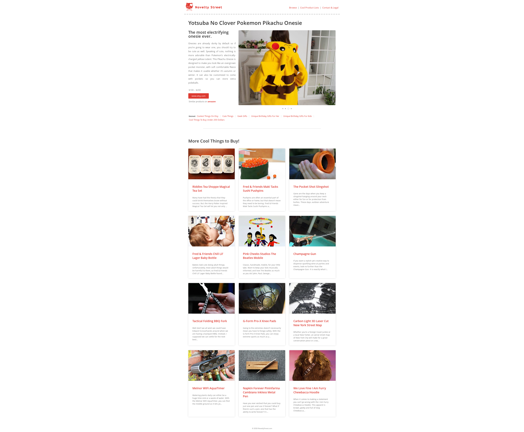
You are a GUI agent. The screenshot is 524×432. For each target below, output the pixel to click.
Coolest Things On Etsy (207, 116)
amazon (212, 101)
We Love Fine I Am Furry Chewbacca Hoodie (309, 390)
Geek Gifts (242, 116)
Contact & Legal (330, 7)
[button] (198, 96)
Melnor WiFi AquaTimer (208, 388)
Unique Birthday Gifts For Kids (297, 116)
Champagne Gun (304, 254)
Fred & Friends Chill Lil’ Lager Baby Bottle (207, 256)
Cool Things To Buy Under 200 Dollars (206, 119)
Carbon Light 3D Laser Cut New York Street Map (311, 323)
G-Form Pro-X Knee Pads (259, 321)
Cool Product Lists (309, 7)
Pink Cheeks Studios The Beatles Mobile (259, 256)
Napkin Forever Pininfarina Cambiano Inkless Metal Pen (261, 392)
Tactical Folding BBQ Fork (209, 321)
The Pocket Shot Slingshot (311, 187)
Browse (293, 7)
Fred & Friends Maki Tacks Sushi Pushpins (260, 189)
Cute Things (227, 116)
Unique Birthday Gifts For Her (265, 116)
